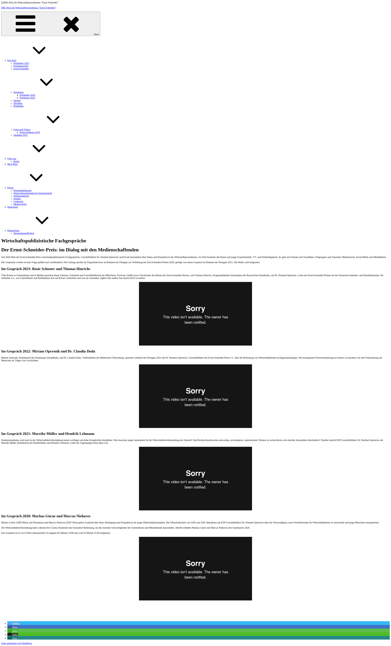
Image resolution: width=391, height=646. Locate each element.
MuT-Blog (12, 164)
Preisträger (18, 92)
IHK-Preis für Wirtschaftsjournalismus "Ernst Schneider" (28, 7)
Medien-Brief (19, 204)
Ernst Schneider (21, 68)
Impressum (12, 207)
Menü (96, 34)
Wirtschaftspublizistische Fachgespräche (32, 193)
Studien (17, 198)
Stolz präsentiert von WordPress (16, 643)
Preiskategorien (20, 66)
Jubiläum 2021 (20, 135)
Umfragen (18, 201)
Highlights (18, 106)
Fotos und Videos (21, 129)
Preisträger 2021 (27, 97)
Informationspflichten (23, 233)
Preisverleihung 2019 (30, 132)
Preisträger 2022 (27, 95)
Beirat (16, 161)
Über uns (11, 158)
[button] (13, 623)
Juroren (17, 100)
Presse (10, 187)
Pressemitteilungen (22, 190)
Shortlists (17, 103)
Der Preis (11, 60)
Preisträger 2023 (21, 63)
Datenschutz (13, 230)
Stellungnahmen (21, 196)
